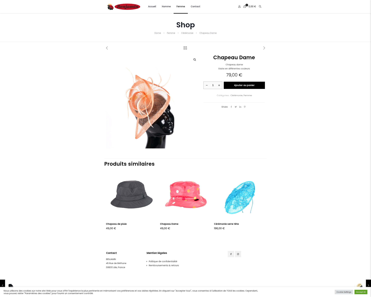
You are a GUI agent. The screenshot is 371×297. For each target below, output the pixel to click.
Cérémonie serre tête (226, 223)
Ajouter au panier (244, 85)
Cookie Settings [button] (344, 292)
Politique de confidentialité (163, 261)
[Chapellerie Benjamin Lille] (123, 6)
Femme (171, 32)
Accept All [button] (361, 292)
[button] (195, 60)
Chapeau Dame (169, 223)
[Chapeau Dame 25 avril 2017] (8, 285)
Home (157, 32)
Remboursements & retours (164, 265)
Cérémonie (187, 32)
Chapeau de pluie (116, 223)
